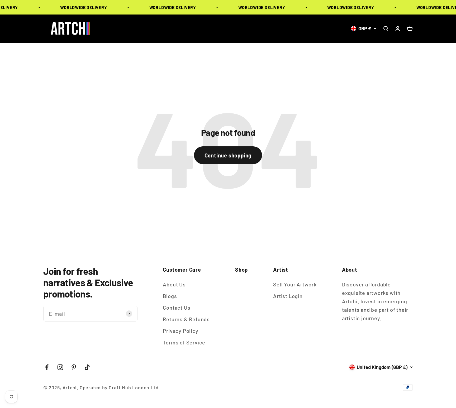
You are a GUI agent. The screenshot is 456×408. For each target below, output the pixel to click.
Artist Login (288, 296)
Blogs (170, 296)
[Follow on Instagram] (60, 367)
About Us (174, 284)
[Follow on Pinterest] (73, 367)
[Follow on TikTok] (87, 367)
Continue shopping (228, 155)
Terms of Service (184, 342)
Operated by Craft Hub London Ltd (119, 387)
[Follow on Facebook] (46, 367)
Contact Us (176, 307)
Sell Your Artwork (295, 284)
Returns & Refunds (186, 319)
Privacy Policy (180, 331)
